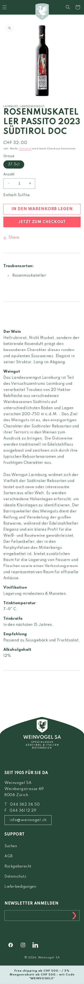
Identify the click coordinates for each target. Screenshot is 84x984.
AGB (8, 856)
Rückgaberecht (18, 866)
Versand (25, 148)
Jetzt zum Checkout (42, 222)
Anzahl (8, 174)
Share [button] (14, 237)
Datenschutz (15, 876)
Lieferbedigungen (20, 887)
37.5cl (13, 164)
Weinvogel (46, 957)
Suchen (10, 846)
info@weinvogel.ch (28, 820)
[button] (68, 7)
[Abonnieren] (74, 915)
